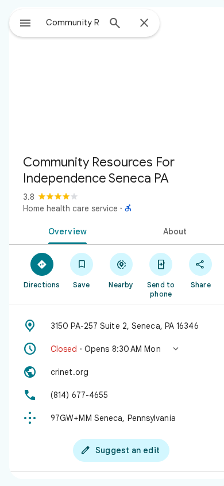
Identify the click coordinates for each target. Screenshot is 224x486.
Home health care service (70, 208)
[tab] (65, 230)
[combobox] (72, 22)
